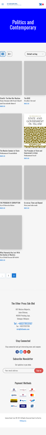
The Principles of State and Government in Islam (33, 151)
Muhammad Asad (30, 156)
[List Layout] (9, 54)
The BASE (27, 98)
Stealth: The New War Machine (10, 98)
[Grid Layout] (2, 54)
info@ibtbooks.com (23, 329)
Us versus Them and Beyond (33, 202)
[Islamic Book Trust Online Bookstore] (14, 4)
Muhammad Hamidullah (8, 153)
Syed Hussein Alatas (7, 205)
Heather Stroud (29, 101)
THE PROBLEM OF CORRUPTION (10, 202)
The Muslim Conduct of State (9, 150)
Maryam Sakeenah (30, 205)
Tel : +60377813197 (23, 323)
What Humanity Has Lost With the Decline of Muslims (10, 253)
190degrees (23, 421)
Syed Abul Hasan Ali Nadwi (9, 257)
